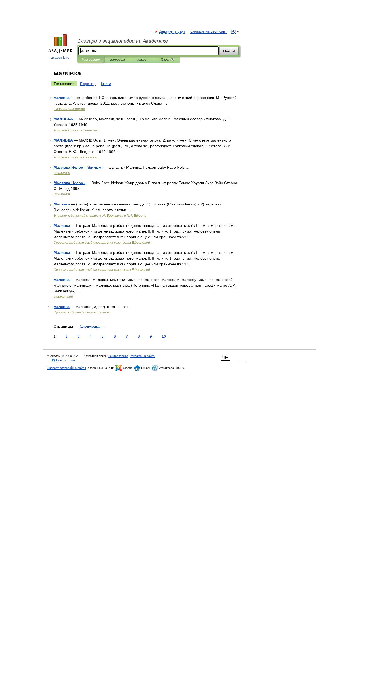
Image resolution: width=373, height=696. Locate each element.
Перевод (88, 83)
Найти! (229, 51)
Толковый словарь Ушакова (75, 130)
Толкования (90, 59)
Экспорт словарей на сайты (66, 367)
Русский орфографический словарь (81, 312)
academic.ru (60, 58)
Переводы (117, 59)
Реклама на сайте (142, 355)
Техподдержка (118, 355)
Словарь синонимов (69, 109)
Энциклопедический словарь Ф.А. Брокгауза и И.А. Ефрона (100, 216)
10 (164, 336)
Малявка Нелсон (69, 183)
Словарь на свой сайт (208, 31)
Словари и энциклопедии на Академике (122, 41)
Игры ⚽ (167, 59)
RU (233, 31)
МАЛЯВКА (63, 119)
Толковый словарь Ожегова (75, 157)
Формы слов (63, 297)
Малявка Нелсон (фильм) (78, 167)
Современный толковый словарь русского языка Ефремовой (102, 243)
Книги (142, 59)
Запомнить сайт (172, 31)
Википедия (62, 173)
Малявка (62, 204)
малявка (62, 97)
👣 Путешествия (63, 360)
